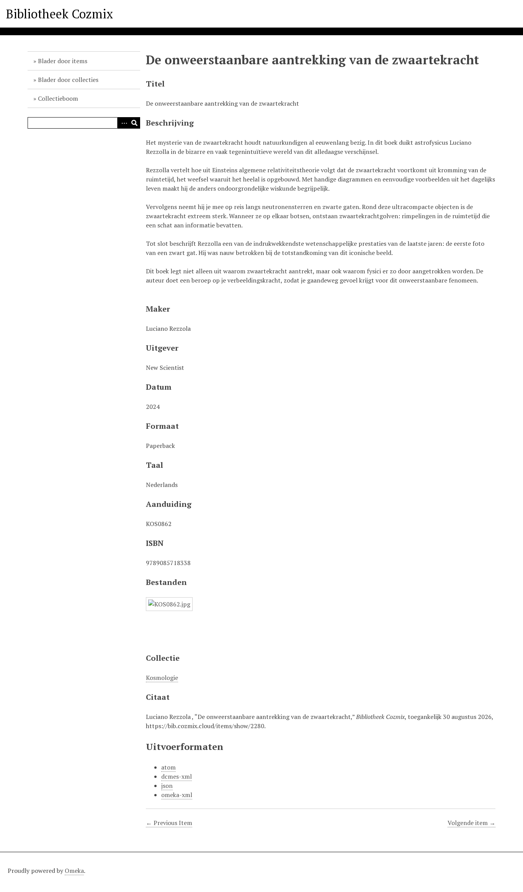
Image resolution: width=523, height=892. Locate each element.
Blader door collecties (68, 79)
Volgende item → (471, 822)
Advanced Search (123, 123)
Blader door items (62, 61)
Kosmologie (162, 677)
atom (168, 767)
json (167, 785)
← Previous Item (169, 822)
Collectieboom (58, 98)
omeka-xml (176, 795)
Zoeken (134, 123)
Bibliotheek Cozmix (59, 14)
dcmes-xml (176, 776)
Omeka (74, 870)
